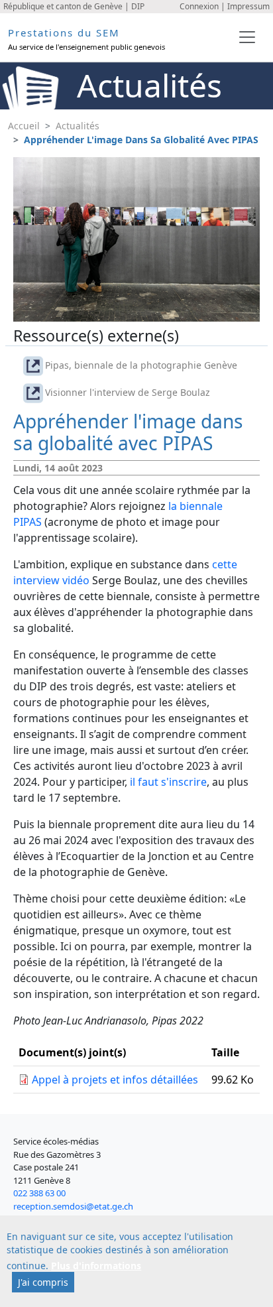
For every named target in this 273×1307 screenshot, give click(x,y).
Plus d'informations (96, 1265)
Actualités (77, 125)
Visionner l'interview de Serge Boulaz (127, 392)
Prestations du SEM (64, 32)
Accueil (24, 125)
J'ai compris (43, 1282)
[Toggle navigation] (247, 37)
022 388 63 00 (39, 1193)
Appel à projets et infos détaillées (115, 1079)
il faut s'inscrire (168, 782)
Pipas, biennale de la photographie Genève (141, 365)
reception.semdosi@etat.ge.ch (73, 1206)
